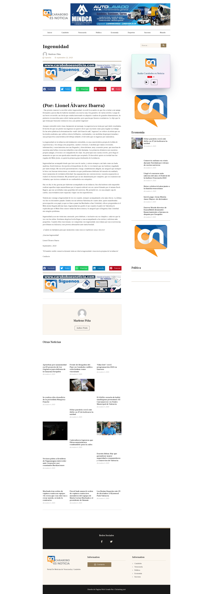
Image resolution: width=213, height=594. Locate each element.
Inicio (49, 32)
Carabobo (65, 32)
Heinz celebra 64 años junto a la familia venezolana (157, 187)
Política (98, 32)
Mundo (163, 32)
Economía (114, 32)
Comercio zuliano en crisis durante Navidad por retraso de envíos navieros (156, 162)
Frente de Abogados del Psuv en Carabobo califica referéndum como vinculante (81, 368)
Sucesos (147, 32)
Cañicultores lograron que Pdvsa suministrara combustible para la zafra (81, 442)
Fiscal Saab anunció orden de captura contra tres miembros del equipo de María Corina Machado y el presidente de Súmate (81, 496)
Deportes (131, 32)
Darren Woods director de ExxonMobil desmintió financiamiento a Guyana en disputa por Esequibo (156, 211)
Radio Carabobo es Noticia (150, 73)
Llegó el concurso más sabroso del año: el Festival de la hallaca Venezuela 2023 (157, 175)
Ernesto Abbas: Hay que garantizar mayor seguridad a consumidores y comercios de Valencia (108, 457)
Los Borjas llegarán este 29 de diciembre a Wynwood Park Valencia (108, 493)
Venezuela (82, 32)
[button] (73, 14)
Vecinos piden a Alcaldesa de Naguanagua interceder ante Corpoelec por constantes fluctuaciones (54, 462)
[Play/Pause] (146, 82)
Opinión (48, 58)
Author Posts (82, 328)
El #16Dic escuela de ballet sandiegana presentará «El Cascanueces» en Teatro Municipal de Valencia (108, 400)
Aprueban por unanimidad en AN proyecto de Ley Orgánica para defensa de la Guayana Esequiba (54, 368)
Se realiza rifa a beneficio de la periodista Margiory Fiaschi (54, 399)
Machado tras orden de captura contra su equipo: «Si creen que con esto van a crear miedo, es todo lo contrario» (55, 496)
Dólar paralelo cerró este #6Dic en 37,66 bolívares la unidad (81, 412)
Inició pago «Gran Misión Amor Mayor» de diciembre (156, 198)
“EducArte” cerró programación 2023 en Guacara (107, 367)
